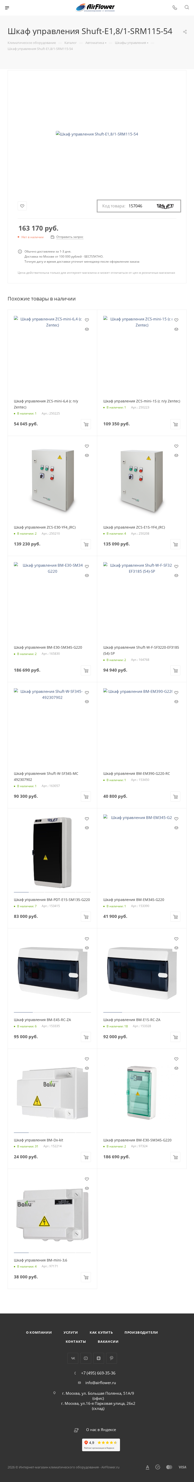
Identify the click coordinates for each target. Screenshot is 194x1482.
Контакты (76, 1341)
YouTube (85, 1358)
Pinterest (111, 1358)
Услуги (71, 1332)
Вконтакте (72, 1358)
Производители (141, 1332)
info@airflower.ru (100, 1382)
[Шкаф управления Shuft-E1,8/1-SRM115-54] (97, 134)
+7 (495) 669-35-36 (98, 1373)
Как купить (101, 1332)
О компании (39, 1332)
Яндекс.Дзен (98, 1358)
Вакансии (108, 1341)
